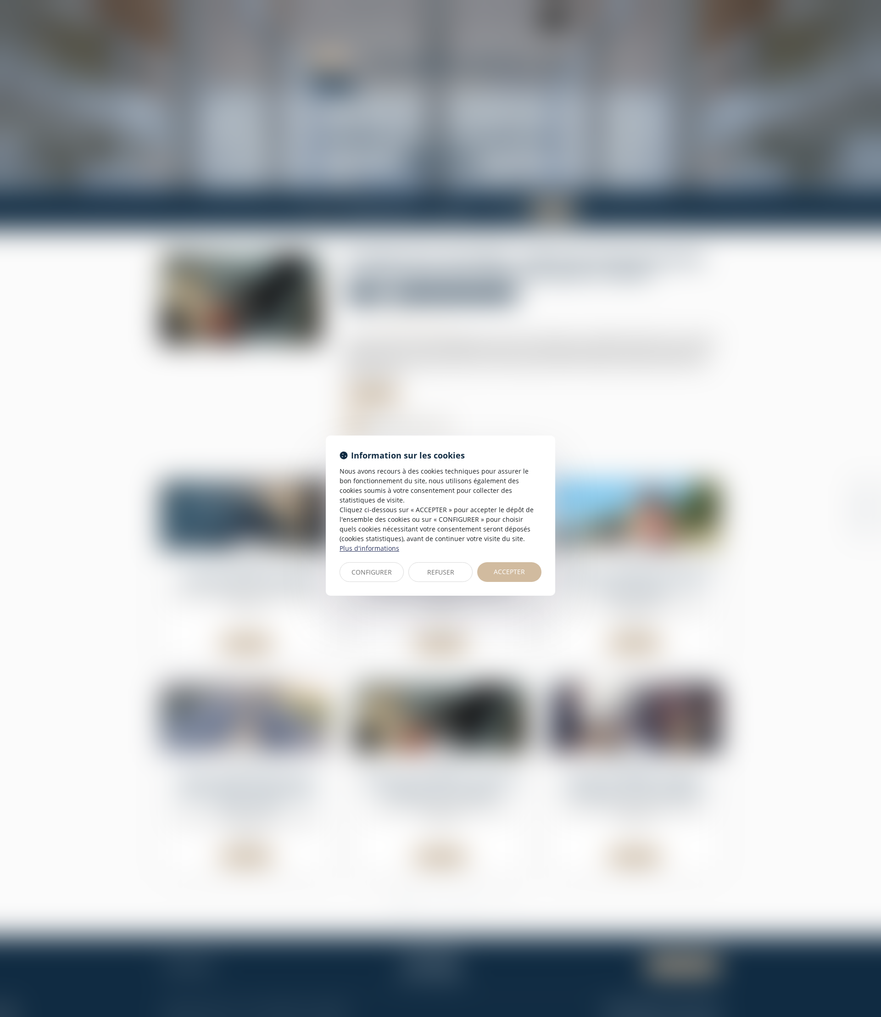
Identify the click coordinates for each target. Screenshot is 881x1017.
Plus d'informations (369, 548)
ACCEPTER (509, 571)
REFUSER (440, 572)
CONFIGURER (371, 572)
